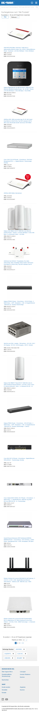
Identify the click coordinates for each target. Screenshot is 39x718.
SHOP (3, 684)
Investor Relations (25, 674)
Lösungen (23, 671)
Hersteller (4, 690)
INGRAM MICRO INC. (8, 669)
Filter (5, 17)
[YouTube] (6, 700)
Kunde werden (6, 687)
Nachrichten (5, 680)
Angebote (22, 687)
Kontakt (4, 692)
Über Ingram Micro (7, 671)
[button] (31, 2)
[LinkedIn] (3, 700)
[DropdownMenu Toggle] (36, 2)
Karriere (22, 677)
